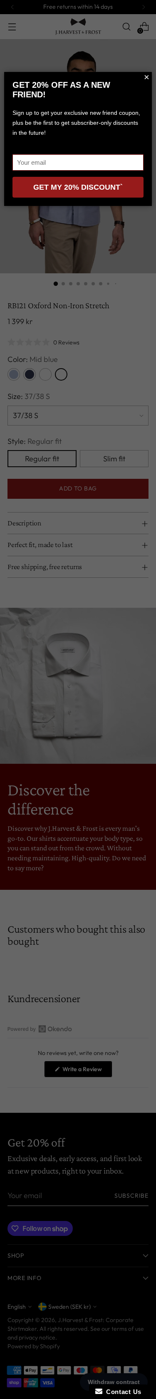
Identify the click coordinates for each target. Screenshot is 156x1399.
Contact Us (121, 1391)
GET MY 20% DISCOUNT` (78, 187)
